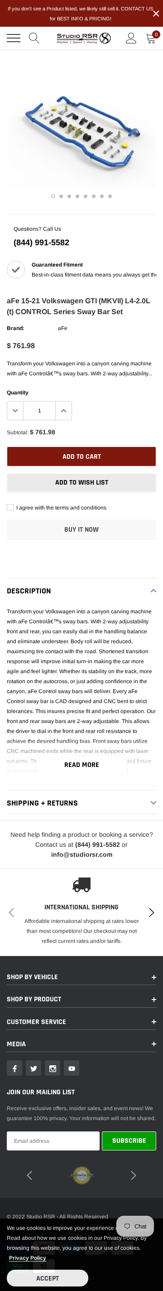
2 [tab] (61, 196)
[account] (131, 38)
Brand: (15, 328)
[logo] (84, 38)
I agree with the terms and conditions (60, 508)
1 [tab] (53, 196)
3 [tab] (69, 196)
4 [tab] (77, 196)
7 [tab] (102, 196)
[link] (14, 1068)
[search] (34, 38)
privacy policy (27, 1258)
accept (47, 1278)
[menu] (13, 38)
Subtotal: (18, 432)
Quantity (18, 392)
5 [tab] (85, 196)
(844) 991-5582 (41, 242)
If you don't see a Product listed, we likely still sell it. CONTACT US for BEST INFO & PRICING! (80, 13)
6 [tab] (94, 196)
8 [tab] (110, 196)
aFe (62, 328)
